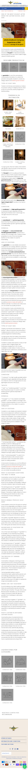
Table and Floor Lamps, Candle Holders (8, 139)
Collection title (20, 138)
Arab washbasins (20, 107)
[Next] (24, 67)
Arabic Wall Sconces (8, 107)
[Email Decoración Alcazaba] (10, 749)
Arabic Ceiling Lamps (20, 156)
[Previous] (2, 67)
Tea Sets (8, 123)
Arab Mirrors (20, 123)
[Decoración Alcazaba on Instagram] (15, 749)
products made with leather (14, 302)
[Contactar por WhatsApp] (25, 767)
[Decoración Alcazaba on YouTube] (18, 749)
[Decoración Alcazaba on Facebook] (13, 749)
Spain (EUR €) (5, 753)
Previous (20, 11)
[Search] (23, 8)
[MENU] (2, 8)
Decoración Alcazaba (10, 757)
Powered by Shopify (17, 758)
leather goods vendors (18, 80)
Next (25, 11)
